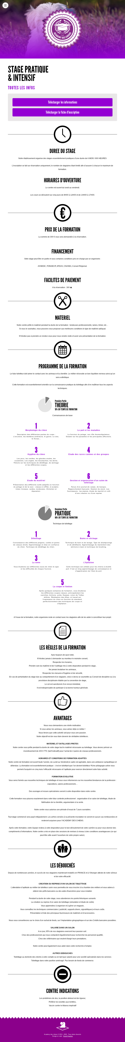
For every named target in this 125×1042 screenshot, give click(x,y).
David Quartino (68, 1036)
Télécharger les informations (62, 102)
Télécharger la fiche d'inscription (62, 112)
